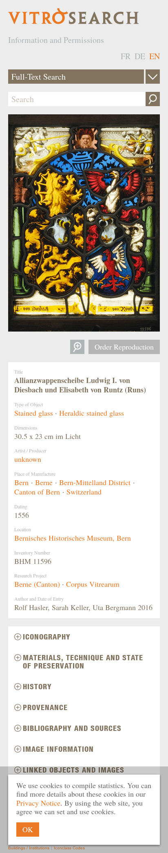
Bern (21, 482)
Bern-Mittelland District (94, 482)
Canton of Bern (37, 492)
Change (153, 76)
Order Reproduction (124, 347)
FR (125, 56)
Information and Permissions (56, 39)
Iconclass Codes (69, 848)
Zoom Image (77, 347)
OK (27, 829)
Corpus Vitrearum (92, 584)
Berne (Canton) (37, 584)
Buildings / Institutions (28, 848)
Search (153, 99)
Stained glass (33, 413)
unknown (27, 459)
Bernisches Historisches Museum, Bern (72, 538)
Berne (44, 482)
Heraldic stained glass (91, 413)
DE (140, 56)
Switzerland (84, 492)
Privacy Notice (38, 803)
